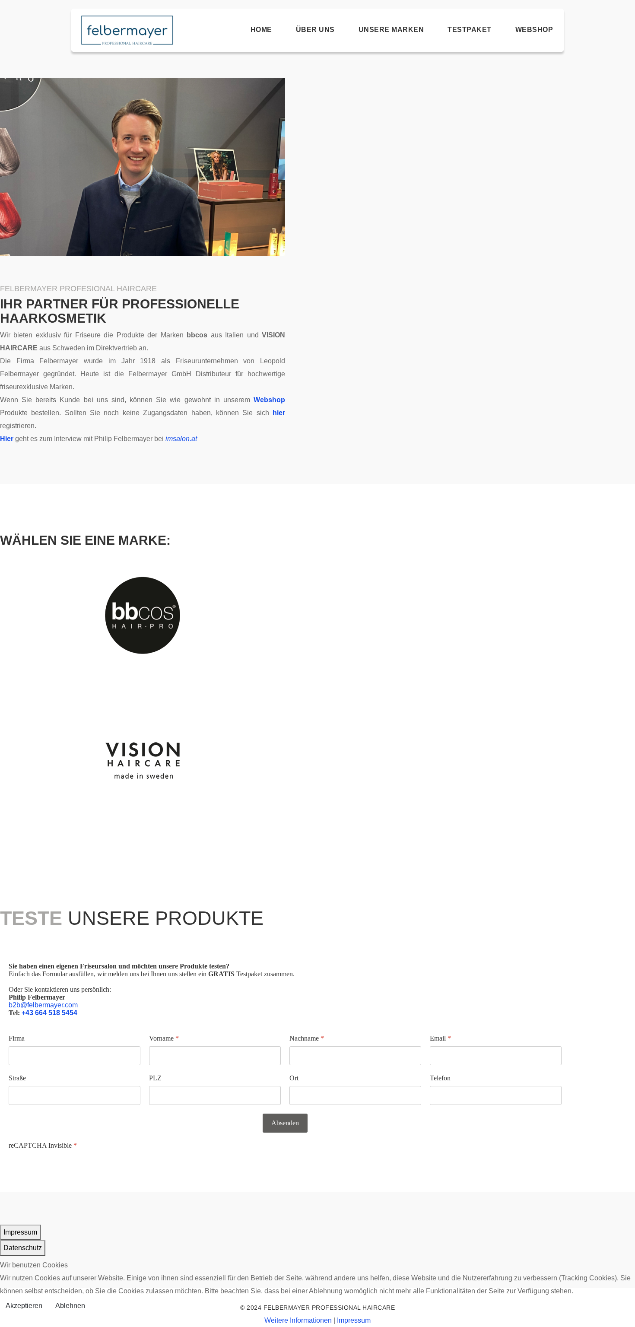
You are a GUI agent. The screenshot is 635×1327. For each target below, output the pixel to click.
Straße (17, 1078)
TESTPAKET (470, 29)
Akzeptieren (24, 1305)
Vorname (164, 1038)
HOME (261, 29)
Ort (293, 1078)
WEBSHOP (534, 29)
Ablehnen (70, 1305)
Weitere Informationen (298, 1320)
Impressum (354, 1320)
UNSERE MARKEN (391, 29)
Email (440, 1038)
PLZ (155, 1078)
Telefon (440, 1078)
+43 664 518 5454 (49, 1012)
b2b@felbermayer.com (43, 1005)
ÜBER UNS (315, 29)
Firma (17, 1038)
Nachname (306, 1038)
